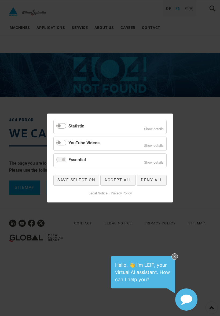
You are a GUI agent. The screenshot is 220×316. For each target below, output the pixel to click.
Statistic (76, 126)
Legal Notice (98, 193)
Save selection (76, 180)
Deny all (152, 180)
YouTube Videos (84, 142)
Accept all (118, 180)
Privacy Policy (121, 193)
